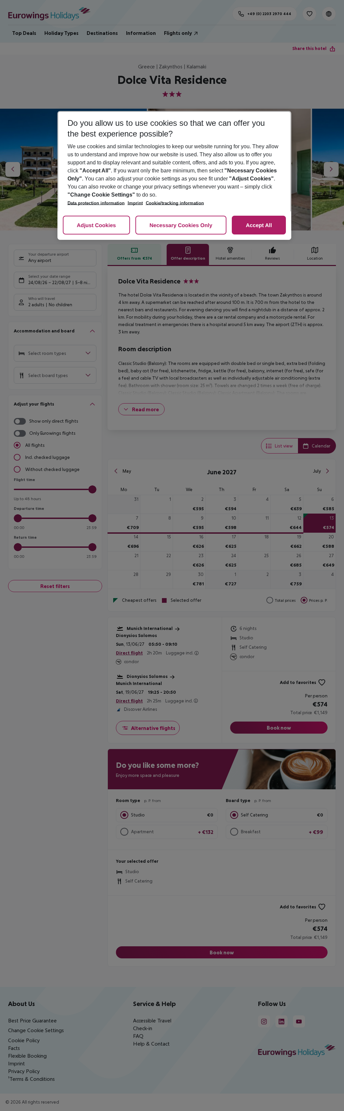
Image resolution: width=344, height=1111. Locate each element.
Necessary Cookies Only (180, 225)
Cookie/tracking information (175, 203)
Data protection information (96, 203)
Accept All (259, 225)
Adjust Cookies (96, 225)
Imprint (135, 203)
